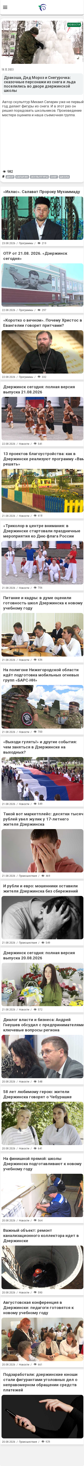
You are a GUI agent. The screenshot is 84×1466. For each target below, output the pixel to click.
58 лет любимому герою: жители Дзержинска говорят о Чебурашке (37, 1094)
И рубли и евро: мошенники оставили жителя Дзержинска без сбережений (40, 888)
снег (54, 177)
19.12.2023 (8, 69)
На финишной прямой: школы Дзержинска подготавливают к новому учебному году (42, 1163)
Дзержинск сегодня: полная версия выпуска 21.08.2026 (39, 389)
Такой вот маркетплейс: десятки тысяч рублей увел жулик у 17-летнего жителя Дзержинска (43, 819)
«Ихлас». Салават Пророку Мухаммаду (41, 191)
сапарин (22, 177)
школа (64, 177)
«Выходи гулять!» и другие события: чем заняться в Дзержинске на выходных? (40, 747)
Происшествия (28, 875)
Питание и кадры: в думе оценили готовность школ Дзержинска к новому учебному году (43, 603)
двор (10, 177)
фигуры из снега (35, 106)
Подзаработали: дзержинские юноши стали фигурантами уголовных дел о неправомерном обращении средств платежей (40, 1382)
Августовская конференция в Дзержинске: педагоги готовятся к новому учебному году (38, 1307)
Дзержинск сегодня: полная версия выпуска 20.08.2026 (39, 955)
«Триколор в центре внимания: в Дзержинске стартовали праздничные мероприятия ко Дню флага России (41, 531)
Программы (26, 243)
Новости (74, 24)
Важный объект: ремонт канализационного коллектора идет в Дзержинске (41, 1235)
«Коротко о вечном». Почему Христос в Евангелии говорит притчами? (42, 323)
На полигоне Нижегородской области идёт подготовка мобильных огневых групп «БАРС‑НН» (41, 675)
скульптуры (39, 177)
